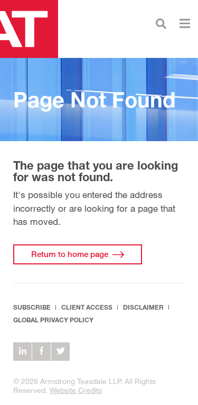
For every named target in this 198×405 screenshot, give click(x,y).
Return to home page (69, 254)
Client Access (86, 307)
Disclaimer (143, 307)
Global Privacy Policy (53, 320)
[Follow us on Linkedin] (22, 351)
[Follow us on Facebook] (41, 351)
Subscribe (32, 307)
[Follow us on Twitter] (60, 351)
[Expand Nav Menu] (185, 22)
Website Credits (76, 390)
